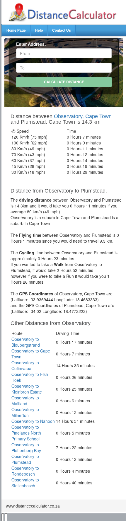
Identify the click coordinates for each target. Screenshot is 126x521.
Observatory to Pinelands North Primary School (26, 433)
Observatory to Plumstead (25, 459)
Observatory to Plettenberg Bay (26, 447)
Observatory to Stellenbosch (25, 482)
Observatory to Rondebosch (25, 471)
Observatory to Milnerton (25, 412)
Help (39, 30)
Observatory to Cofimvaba (25, 365)
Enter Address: (31, 44)
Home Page (16, 30)
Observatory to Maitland (25, 400)
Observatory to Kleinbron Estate (26, 389)
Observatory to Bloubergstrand (25, 342)
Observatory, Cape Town (83, 116)
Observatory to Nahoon (33, 421)
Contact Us (61, 30)
